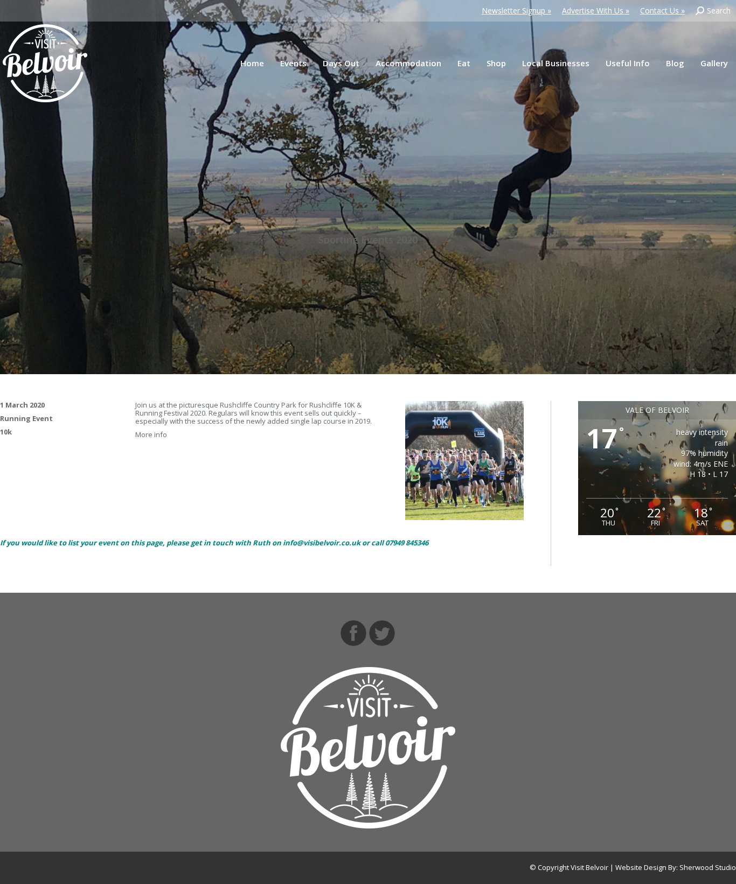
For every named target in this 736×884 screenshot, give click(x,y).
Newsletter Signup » (516, 10)
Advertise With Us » (595, 10)
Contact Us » (662, 10)
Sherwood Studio (707, 867)
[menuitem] (252, 63)
